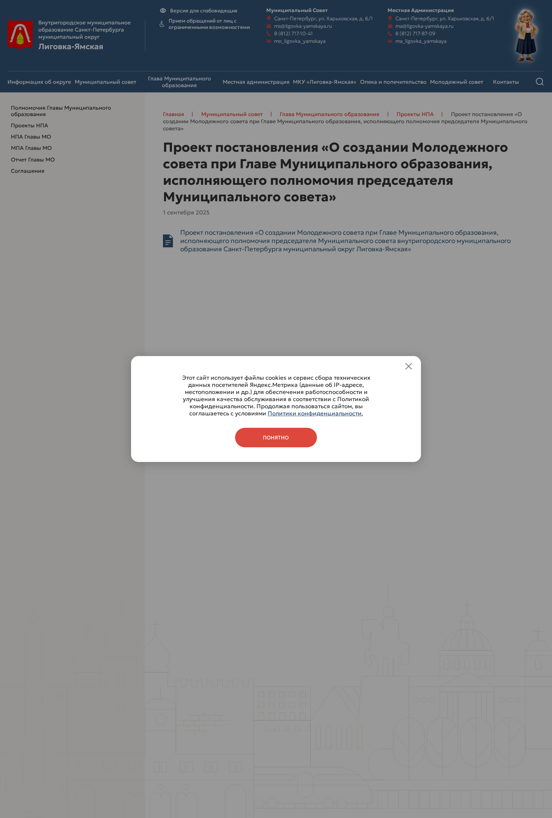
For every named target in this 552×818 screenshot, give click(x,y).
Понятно (276, 438)
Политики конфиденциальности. (315, 413)
